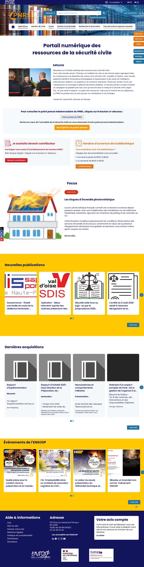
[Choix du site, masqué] (121, 2)
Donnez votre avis (15, 529)
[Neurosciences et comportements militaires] (89, 385)
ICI (54, 91)
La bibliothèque (84, 166)
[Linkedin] (53, 538)
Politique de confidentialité (19, 535)
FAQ (9, 522)
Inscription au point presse (72, 127)
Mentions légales (15, 532)
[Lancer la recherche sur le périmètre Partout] (104, 13)
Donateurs (12, 541)
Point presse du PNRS (72, 117)
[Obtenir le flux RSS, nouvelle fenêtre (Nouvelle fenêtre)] (136, 507)
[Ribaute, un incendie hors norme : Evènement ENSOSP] (124, 470)
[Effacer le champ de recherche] (99, 13)
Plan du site (12, 526)
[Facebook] (56, 538)
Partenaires (12, 538)
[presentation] (141, 295)
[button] (71, 318)
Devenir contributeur (16, 160)
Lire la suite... (70, 235)
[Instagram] (61, 538)
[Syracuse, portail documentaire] (20, 14)
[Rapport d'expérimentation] (21, 385)
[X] (59, 538)
